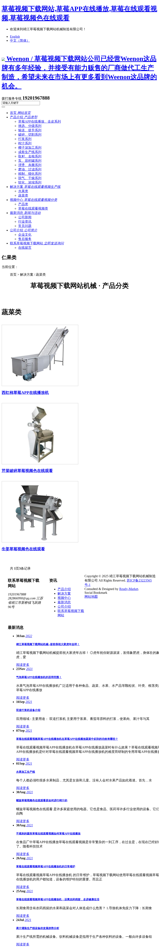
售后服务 (24, 239)
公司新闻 (24, 217)
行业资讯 (24, 221)
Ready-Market (128, 589)
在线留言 (24, 247)
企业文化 (24, 234)
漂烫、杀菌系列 (29, 165)
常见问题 (24, 226)
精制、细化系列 (29, 173)
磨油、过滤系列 (29, 169)
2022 (28, 636)
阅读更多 (22, 664)
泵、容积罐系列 (29, 160)
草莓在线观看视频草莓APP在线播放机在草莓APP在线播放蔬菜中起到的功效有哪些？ (67, 738)
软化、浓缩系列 (29, 182)
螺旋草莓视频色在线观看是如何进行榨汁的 (41, 800)
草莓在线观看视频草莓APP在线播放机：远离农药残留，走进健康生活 (57, 899)
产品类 (23, 204)
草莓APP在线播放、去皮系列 (39, 121)
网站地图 (91, 596)
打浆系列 (24, 139)
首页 (20, 113)
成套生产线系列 (29, 152)
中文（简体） (20, 40)
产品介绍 (23, 117)
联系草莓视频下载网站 (37, 243)
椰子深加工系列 (29, 147)
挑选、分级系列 (29, 126)
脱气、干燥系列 (29, 178)
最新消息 (25, 213)
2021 (29, 669)
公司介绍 (23, 230)
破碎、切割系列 (29, 134)
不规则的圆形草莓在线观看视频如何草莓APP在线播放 (48, 833)
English (15, 36)
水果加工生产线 (25, 771)
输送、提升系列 (29, 130)
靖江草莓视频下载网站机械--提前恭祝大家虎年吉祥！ (48, 644)
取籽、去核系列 (29, 156)
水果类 (23, 191)
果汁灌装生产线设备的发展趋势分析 (37, 928)
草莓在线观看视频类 (33, 208)
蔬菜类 (23, 195)
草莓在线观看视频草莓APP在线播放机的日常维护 (45, 866)
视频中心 (33, 200)
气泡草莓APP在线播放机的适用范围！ (39, 677)
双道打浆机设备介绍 (28, 710)
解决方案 (35, 186)
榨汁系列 (24, 143)
